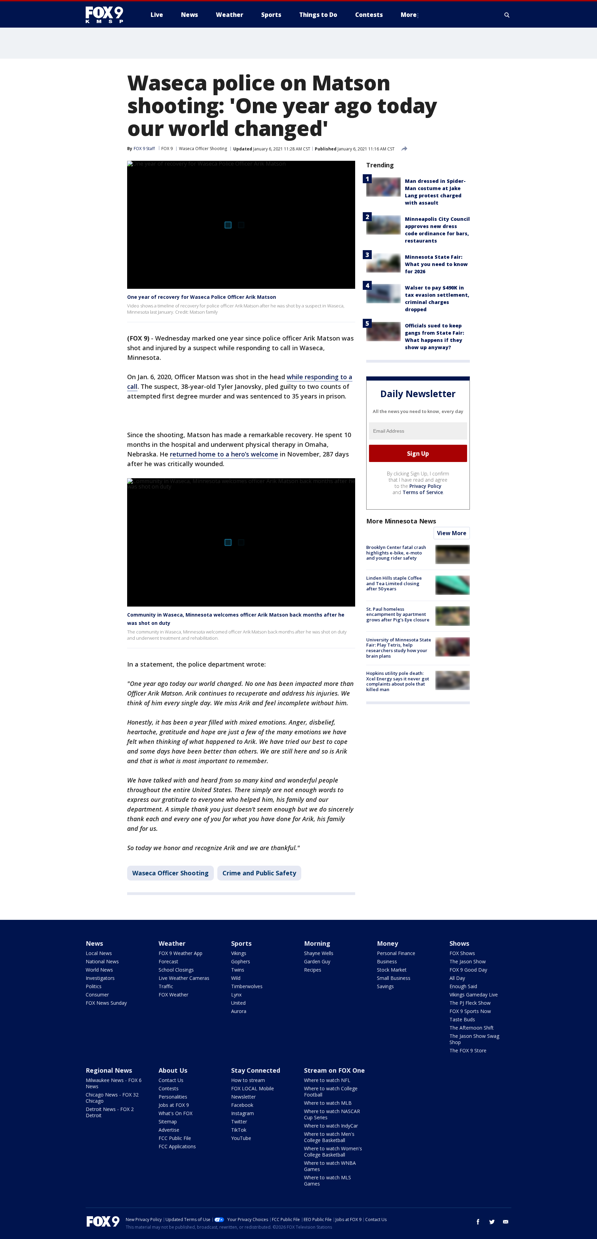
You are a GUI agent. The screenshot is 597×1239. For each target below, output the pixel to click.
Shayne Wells (318, 953)
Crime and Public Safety (259, 873)
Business (387, 961)
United (238, 1003)
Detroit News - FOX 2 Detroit (110, 1112)
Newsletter (243, 1096)
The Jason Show (467, 961)
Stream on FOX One (334, 1070)
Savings (385, 986)
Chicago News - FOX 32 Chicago (112, 1097)
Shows (459, 943)
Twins (237, 969)
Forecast (168, 961)
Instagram (242, 1113)
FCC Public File (175, 1138)
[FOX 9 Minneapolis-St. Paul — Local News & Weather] (108, 15)
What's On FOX (175, 1113)
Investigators (100, 978)
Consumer (97, 994)
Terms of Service (422, 492)
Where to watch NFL (327, 1080)
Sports (241, 943)
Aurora (238, 1011)
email (505, 1221)
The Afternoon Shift (471, 1027)
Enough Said (463, 986)
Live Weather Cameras (184, 978)
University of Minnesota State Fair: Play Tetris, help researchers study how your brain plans (398, 648)
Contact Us (171, 1080)
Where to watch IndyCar (331, 1125)
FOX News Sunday (106, 1003)
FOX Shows (462, 953)
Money (387, 943)
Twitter (239, 1121)
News (94, 943)
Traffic (166, 986)
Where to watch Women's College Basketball (333, 1151)
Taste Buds (462, 1019)
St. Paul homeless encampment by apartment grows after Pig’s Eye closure (397, 614)
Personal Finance (396, 953)
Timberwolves (247, 986)
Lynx (236, 994)
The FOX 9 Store (467, 1050)
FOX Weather (173, 994)
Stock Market (392, 969)
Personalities (173, 1096)
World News (99, 969)
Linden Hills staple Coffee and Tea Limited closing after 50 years (394, 583)
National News (102, 961)
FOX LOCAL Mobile (252, 1088)
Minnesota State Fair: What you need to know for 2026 (436, 264)
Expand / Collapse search (507, 15)
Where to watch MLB (328, 1103)
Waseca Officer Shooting (203, 148)
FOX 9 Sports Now (470, 1011)
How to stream (248, 1080)
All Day (457, 978)
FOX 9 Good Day (468, 969)
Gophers (240, 961)
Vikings (238, 953)
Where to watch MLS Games (327, 1180)
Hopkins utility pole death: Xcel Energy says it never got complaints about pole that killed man (397, 681)
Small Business (393, 978)
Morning (317, 943)
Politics (94, 986)
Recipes (312, 969)
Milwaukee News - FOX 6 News (114, 1083)
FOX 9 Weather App (180, 953)
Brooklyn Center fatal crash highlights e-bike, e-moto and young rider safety (396, 552)
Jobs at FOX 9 (174, 1105)
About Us (173, 1070)
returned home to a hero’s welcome (224, 454)
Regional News (109, 1070)
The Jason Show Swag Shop (474, 1039)
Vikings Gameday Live (473, 994)
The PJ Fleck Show (470, 1003)
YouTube (241, 1138)
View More (451, 533)
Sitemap (168, 1121)
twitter (492, 1221)
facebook (478, 1221)
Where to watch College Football (331, 1091)
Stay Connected (255, 1070)
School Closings (176, 969)
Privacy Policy (425, 486)
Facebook (242, 1105)
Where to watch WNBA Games (330, 1166)
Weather (172, 943)
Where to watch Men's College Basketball (329, 1137)
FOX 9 (167, 148)
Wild (235, 978)
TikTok (238, 1130)
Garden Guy (317, 961)
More (409, 15)
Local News (99, 953)
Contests (169, 1088)
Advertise (169, 1130)
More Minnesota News (401, 521)
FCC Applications (177, 1146)
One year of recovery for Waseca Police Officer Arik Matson (201, 297)
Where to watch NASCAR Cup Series (332, 1114)
